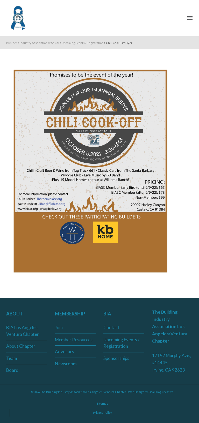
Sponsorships (116, 358)
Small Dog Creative (161, 392)
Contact (111, 327)
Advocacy (64, 351)
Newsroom (66, 363)
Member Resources (74, 339)
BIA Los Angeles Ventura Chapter (22, 331)
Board (12, 370)
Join (59, 327)
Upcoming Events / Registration (121, 343)
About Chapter (20, 346)
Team (11, 358)
